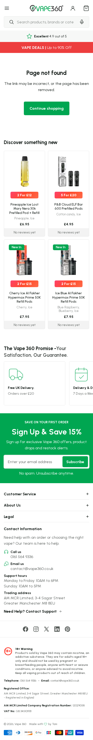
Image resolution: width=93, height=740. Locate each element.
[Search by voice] (82, 22)
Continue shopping (47, 108)
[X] (46, 629)
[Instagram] (36, 629)
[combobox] (40, 21)
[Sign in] (73, 8)
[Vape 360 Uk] (46, 8)
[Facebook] (25, 629)
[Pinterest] (67, 629)
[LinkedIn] (57, 629)
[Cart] (86, 8)
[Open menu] (7, 8)
